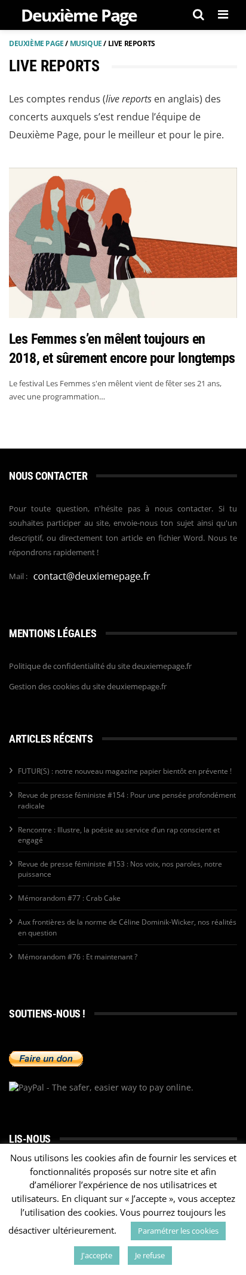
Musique (86, 43)
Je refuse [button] (150, 1255)
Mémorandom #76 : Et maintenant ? (77, 957)
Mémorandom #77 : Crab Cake (69, 898)
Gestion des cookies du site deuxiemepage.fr (88, 686)
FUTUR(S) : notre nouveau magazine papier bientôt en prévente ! (125, 771)
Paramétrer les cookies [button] (178, 1230)
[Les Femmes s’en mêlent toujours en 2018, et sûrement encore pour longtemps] (123, 243)
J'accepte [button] (96, 1255)
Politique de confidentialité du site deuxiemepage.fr (100, 666)
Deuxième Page (36, 43)
